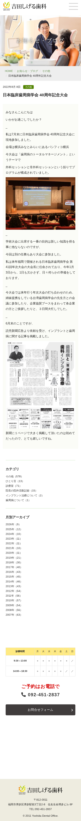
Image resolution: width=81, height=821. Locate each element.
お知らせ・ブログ (27, 70)
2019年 (10, 557)
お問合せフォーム (40, 709)
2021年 (10, 548)
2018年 (10, 562)
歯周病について (15, 500)
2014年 (10, 581)
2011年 (10, 595)
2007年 (10, 614)
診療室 (10, 485)
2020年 (10, 552)
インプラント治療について (21, 495)
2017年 (10, 567)
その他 (46, 70)
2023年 (10, 538)
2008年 (10, 610)
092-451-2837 (43, 694)
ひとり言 (11, 481)
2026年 (10, 524)
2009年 (10, 605)
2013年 (10, 586)
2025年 (10, 529)
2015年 (10, 576)
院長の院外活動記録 (17, 490)
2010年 (10, 600)
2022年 (10, 543)
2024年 (10, 533)
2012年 (10, 590)
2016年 (10, 571)
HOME (9, 70)
